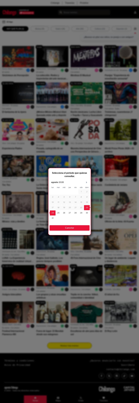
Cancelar (69, 228)
